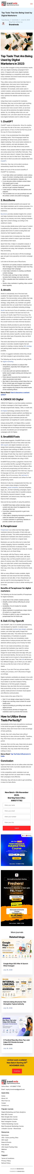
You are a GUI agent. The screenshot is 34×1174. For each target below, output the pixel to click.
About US (4, 1098)
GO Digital (4, 411)
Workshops (5, 1135)
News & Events (6, 1142)
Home (3, 1096)
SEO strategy (28, 346)
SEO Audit (4, 1140)
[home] (10, 4)
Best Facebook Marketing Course (12, 1126)
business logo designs (19, 629)
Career (3, 1103)
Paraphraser (4, 530)
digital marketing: (8, 361)
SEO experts (5, 445)
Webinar (4, 1149)
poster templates (13, 487)
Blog (2, 1151)
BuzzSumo (4, 214)
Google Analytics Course (9, 1119)
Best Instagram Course (9, 1121)
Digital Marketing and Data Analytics (13, 1112)
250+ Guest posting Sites (9, 1137)
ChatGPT (3, 161)
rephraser (24, 475)
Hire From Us (5, 1100)
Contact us (5, 1105)
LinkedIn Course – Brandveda (11, 1128)
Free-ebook (5, 1144)
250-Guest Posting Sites (9, 1147)
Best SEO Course (7, 1114)
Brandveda (20, 1168)
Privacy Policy (6, 1160)
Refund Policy (6, 1163)
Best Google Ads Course (9, 1117)
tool (23, 659)
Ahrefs (3, 310)
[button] (31, 3)
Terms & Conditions (7, 1158)
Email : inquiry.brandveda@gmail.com (13, 1089)
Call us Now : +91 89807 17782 (11, 1086)
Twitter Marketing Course (9, 1124)
